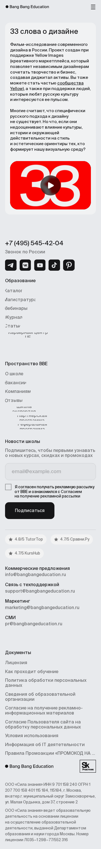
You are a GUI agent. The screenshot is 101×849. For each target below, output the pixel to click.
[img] (11, 265)
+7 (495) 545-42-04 (34, 243)
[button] (93, 7)
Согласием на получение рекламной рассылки (48, 493)
